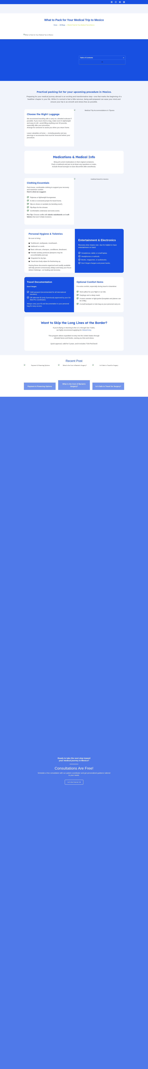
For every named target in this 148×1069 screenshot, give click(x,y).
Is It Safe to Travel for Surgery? (108, 386)
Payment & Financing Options (40, 386)
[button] (123, 57)
